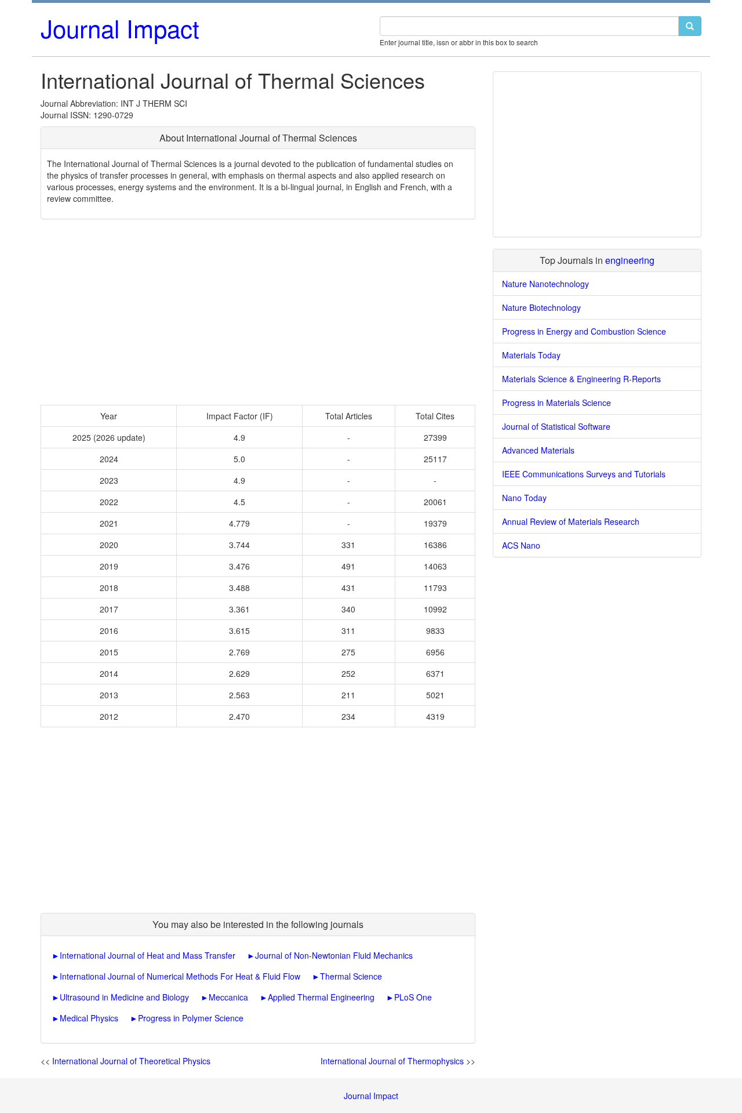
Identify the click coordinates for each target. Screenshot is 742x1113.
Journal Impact (120, 27)
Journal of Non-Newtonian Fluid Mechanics (334, 955)
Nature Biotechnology (541, 307)
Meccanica (228, 997)
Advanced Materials (538, 450)
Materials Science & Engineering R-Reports (581, 379)
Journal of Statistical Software (556, 426)
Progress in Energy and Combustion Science (584, 331)
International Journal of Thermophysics (392, 1061)
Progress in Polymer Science (190, 1018)
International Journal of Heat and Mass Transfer (147, 955)
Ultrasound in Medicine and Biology (124, 997)
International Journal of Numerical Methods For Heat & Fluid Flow (180, 976)
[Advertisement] (258, 312)
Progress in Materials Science (556, 402)
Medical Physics (89, 1018)
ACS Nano (521, 545)
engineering (629, 260)
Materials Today (531, 355)
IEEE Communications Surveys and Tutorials (583, 474)
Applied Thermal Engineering (321, 997)
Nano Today (524, 497)
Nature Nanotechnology (545, 283)
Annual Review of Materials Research (570, 521)
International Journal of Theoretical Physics (131, 1061)
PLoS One (413, 997)
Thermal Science (351, 976)
